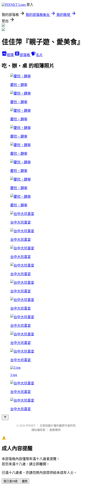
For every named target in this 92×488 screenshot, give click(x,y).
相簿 (11, 55)
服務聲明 (55, 429)
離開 (24, 481)
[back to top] (5, 417)
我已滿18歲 (10, 481)
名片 (39, 55)
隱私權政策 (38, 429)
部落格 (25, 55)
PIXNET (31, 425)
